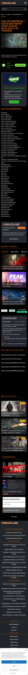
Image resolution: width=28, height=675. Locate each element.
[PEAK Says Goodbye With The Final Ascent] (14, 279)
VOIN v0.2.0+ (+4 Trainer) (14, 609)
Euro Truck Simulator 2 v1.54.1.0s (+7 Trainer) (14, 606)
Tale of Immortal (17, 14)
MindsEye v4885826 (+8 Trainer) (14, 570)
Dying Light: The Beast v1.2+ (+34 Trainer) (14, 559)
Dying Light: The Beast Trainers (14, 532)
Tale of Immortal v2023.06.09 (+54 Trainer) (13, 363)
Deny (14, 666)
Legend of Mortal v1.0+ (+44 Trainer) (14, 549)
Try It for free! (20, 65)
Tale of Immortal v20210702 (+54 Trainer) (13, 370)
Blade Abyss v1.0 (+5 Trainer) (14, 612)
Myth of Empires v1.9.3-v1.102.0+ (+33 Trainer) (14, 603)
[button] (26, 650)
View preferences (14, 670)
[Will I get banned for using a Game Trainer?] (14, 469)
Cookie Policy (13, 673)
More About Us (14, 239)
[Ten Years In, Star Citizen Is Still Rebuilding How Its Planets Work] (14, 297)
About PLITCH (14, 102)
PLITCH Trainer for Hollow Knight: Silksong (14, 573)
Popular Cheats (14, 645)
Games (8, 14)
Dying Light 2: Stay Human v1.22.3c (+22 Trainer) (14, 588)
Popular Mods (14, 642)
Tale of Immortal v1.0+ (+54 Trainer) (11, 359)
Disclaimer (14, 630)
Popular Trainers (14, 639)
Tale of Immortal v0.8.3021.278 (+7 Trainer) (13, 367)
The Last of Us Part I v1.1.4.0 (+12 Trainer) (14, 596)
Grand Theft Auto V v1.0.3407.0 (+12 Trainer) (14, 615)
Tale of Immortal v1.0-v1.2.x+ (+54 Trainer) (13, 355)
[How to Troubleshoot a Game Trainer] (14, 487)
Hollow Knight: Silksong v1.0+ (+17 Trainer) (14, 556)
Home (2, 14)
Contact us (14, 627)
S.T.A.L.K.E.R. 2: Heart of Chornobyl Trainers (14, 535)
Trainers (3, 16)
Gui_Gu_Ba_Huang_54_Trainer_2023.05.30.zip (14, 343)
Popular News (14, 648)
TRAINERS (15, 251)
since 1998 (21, 228)
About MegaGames (14, 624)
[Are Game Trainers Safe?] (14, 504)
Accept (14, 662)
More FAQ (14, 516)
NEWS (6, 251)
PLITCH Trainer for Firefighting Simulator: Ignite (14, 567)
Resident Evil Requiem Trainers (14, 538)
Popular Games (14, 636)
